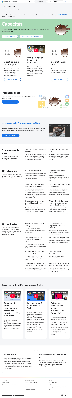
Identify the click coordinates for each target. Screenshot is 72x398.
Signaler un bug (5, 382)
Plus (30, 1)
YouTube (50, 384)
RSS (49, 389)
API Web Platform (10, 355)
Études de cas (28, 384)
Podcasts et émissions (30, 389)
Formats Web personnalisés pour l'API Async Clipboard (34, 185)
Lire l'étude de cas (11, 135)
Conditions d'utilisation (7, 395)
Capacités (4, 9)
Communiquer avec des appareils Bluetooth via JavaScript (33, 239)
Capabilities (11, 6)
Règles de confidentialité (18, 395)
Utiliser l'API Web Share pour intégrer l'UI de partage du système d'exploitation (58, 203)
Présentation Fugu (11, 92)
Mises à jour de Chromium (31, 382)
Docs (23, 1)
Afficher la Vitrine (10, 36)
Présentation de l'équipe (14, 79)
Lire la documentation (60, 79)
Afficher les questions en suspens (9, 384)
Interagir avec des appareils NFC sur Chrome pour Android (35, 264)
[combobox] (41, 1)
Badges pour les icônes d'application (57, 172)
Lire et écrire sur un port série (59, 238)
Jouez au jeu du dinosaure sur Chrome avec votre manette (59, 264)
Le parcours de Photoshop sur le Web (21, 123)
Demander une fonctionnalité (31, 36)
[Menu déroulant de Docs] (26, 2)
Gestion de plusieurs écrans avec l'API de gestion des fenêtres (34, 203)
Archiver (27, 387)
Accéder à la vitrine (10, 102)
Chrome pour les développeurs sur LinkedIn (58, 387)
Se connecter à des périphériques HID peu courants (56, 226)
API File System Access (33, 171)
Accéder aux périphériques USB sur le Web (34, 252)
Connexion (67, 1)
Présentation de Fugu (14, 9)
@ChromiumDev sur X (53, 382)
